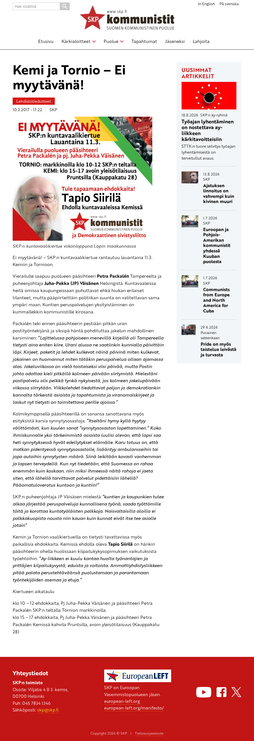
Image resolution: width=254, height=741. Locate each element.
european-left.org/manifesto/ (134, 708)
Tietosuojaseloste (149, 733)
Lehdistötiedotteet (33, 101)
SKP (53, 109)
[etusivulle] (127, 18)
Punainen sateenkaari (210, 335)
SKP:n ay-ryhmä (213, 114)
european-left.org (122, 701)
